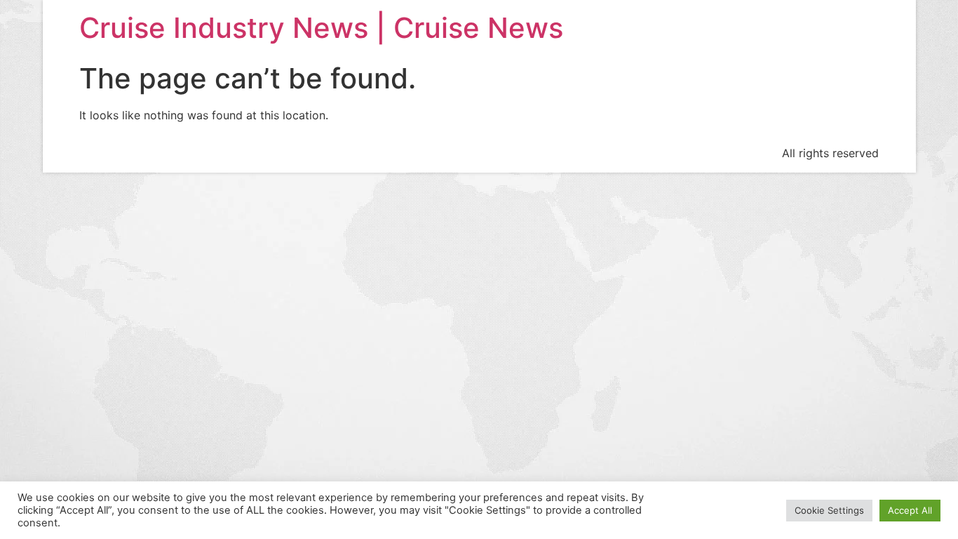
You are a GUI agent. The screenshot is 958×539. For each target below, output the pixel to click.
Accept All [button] (910, 510)
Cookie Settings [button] (829, 510)
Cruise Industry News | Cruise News (321, 28)
